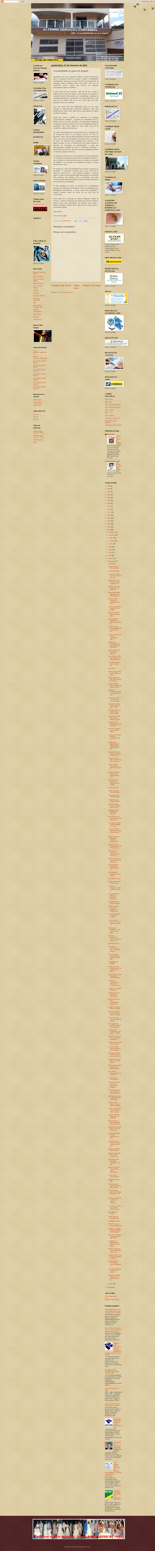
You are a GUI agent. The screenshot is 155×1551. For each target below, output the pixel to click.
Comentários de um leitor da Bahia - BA (114, 664)
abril (110, 555)
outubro (111, 538)
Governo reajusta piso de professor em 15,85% (115, 608)
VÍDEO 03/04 (37, 405)
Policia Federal (109, 415)
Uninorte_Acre (37, 319)
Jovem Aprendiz (38, 440)
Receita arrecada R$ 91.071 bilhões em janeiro (114, 673)
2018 (109, 509)
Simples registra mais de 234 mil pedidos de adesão (115, 1256)
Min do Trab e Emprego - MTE (38, 306)
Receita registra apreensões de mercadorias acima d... (114, 767)
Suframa (35, 317)
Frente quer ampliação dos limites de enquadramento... (114, 983)
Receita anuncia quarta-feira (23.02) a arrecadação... (114, 846)
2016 (109, 515)
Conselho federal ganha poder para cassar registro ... (114, 1048)
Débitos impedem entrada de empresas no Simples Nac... (113, 908)
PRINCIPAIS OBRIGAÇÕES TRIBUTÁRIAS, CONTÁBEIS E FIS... (113, 746)
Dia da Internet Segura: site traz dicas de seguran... (115, 1104)
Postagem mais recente (61, 285)
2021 (109, 500)
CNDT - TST (109, 413)
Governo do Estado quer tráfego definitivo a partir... (114, 717)
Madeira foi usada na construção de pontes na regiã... (114, 699)
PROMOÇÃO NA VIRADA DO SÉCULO (113, 812)
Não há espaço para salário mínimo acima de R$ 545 (114, 1091)
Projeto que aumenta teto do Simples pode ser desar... (114, 1110)
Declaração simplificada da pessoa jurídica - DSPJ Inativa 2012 (118, 1423)
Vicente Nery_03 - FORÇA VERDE (114, 791)
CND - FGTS (109, 399)
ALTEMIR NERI (112, 1296)
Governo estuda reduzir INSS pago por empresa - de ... (114, 1193)
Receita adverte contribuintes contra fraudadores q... (114, 1263)
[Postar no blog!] (81, 221)
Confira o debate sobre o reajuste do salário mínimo (115, 685)
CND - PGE (108, 402)
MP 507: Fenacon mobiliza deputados (115, 1224)
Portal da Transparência (37, 310)
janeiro (111, 1283)
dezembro (112, 532)
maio (110, 552)
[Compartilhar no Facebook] (85, 221)
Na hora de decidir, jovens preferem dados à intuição (114, 1013)
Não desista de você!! (118, 464)
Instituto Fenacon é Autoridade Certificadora (114, 994)
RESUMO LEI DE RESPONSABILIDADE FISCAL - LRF (112, 1371)
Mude (35, 442)
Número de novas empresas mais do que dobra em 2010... (114, 969)
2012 (109, 527)
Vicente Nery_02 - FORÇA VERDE (114, 796)
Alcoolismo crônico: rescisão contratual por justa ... (114, 575)
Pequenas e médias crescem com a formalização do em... (114, 1277)
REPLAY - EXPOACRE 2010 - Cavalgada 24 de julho (114, 692)
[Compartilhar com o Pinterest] (87, 221)
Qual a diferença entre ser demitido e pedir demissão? (113, 1328)
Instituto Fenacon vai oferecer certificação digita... (114, 637)
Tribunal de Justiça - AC (112, 418)
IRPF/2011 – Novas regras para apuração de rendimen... (114, 1084)
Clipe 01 (35, 417)
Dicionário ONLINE (39, 296)
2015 (109, 518)
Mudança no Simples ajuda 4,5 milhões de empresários (114, 1230)
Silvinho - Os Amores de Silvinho (118, 439)
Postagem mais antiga (91, 285)
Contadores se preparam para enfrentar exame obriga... (114, 1243)
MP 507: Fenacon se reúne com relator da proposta (114, 1037)
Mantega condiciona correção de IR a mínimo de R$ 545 (114, 1054)
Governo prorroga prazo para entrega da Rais (114, 1019)
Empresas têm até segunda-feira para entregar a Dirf (114, 753)
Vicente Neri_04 (113, 788)
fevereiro (111, 561)
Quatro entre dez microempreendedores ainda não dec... (114, 629)
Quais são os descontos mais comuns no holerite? (113, 1404)
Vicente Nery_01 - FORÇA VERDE (114, 800)
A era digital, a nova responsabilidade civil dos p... (114, 824)
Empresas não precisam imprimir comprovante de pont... (114, 1143)
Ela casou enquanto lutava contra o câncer (114, 730)
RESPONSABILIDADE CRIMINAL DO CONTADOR (114, 1097)
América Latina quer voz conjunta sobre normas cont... (114, 1250)
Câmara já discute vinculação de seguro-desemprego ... (113, 1169)
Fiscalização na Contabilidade (113, 1078)
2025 (109, 489)
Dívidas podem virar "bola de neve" (114, 882)
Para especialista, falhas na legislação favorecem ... (113, 896)
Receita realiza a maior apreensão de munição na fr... (114, 1122)
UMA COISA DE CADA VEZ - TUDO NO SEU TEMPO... (113, 782)
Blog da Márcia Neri (113, 461)
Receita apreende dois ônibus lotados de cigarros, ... (115, 679)
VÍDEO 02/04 (37, 402)
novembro (112, 535)
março (111, 558)
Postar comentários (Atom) (65, 292)
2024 (109, 492)
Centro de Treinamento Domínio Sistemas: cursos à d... (115, 938)
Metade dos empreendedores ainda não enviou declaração (114, 644)
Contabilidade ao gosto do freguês (114, 902)
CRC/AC (35, 290)
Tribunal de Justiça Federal (113, 425)
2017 (109, 512)
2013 (109, 524)
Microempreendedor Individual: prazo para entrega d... (114, 594)
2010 (109, 1287)
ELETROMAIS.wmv (114, 878)
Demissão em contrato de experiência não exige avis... (113, 853)
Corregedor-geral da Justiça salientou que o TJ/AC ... (114, 705)
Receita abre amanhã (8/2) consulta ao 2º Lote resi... (114, 1128)
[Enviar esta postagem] (75, 221)
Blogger (88, 1547)
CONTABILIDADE (113, 571)
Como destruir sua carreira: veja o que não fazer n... (115, 818)
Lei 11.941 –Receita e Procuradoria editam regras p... (114, 1207)
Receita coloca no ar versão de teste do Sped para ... (114, 860)
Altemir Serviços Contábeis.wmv (113, 1217)
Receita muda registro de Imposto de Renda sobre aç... (115, 1067)
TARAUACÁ (112, 668)
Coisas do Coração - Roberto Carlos (114, 1149)
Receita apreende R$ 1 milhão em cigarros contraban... (114, 1200)
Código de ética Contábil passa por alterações (114, 724)
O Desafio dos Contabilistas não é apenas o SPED (115, 1031)
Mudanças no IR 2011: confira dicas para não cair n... (114, 759)
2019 (109, 506)
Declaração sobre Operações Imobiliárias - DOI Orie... (114, 1162)
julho (110, 546)
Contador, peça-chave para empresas (115, 1043)
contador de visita (38, 204)
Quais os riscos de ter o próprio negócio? (114, 651)
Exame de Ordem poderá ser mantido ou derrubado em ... (115, 831)
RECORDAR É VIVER (112, 1212)
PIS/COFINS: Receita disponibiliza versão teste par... (115, 976)
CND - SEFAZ (109, 410)
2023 (109, 495)
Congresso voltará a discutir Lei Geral (114, 1007)
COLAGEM (111, 563)
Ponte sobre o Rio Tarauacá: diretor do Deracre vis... (114, 581)
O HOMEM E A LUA (114, 1221)
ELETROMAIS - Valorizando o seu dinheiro (114, 874)
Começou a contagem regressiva (115, 989)
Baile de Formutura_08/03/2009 (40, 357)
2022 (109, 497)
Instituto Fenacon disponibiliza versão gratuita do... (113, 867)
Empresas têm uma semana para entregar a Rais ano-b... (114, 774)
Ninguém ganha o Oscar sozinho (113, 567)
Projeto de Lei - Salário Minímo (113, 1175)
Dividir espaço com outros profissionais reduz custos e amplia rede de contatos (113, 1311)
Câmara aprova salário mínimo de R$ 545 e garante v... (114, 922)
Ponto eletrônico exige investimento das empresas (114, 1185)
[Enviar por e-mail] (79, 221)
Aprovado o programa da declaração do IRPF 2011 (114, 1236)
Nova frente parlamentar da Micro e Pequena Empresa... (114, 949)
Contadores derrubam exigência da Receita (114, 1270)
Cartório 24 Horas (38, 283)
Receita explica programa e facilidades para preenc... (113, 601)
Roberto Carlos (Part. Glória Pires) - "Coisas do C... (114, 1155)
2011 (109, 530)
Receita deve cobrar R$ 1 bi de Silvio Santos (114, 1060)
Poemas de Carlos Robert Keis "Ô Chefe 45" (114, 588)
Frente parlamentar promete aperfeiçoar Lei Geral (114, 1135)
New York (36, 414)
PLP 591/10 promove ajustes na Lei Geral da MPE (114, 711)
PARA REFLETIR (113, 943)
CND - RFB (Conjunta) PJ (113, 407)
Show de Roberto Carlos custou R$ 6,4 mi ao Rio (114, 805)
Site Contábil (37, 314)
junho (110, 549)
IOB (34, 303)
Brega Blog (110, 434)
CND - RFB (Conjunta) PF (113, 405)
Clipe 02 (35, 419)
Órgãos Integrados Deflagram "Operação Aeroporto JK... (114, 839)
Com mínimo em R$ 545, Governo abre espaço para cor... (114, 657)
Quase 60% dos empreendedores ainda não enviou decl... (114, 957)
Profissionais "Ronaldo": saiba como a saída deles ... (114, 930)
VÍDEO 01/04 (37, 400)
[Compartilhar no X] (83, 221)
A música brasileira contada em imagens (114, 915)
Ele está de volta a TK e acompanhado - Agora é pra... (114, 1001)
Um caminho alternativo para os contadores (114, 1073)
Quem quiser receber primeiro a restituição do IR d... (114, 737)
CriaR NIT (36, 293)
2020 (109, 503)
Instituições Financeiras (36, 299)
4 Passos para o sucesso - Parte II (38, 436)
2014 (109, 521)
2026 (109, 486)
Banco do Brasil (38, 276)
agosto (111, 544)
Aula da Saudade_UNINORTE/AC (40, 352)
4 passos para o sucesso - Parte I (38, 431)
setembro (112, 541)
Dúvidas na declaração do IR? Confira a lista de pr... (114, 888)
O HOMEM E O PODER (113, 962)
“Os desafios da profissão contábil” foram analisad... (114, 1025)
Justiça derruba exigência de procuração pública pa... (114, 621)
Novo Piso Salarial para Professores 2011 (114, 614)
